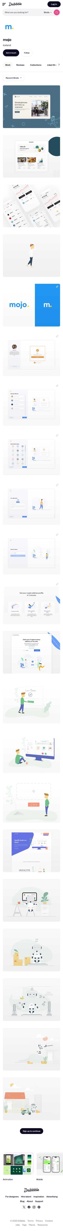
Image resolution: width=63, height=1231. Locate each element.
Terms (31, 1220)
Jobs (18, 1225)
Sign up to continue (31, 1131)
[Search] (57, 12)
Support (39, 1201)
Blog (22, 1201)
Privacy (39, 1220)
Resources (43, 1225)
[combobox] (22, 12)
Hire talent (26, 1196)
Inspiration (39, 1196)
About (30, 1201)
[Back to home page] (15, 4)
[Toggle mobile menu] (4, 4)
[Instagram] (34, 1207)
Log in (54, 4)
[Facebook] (29, 1207)
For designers (12, 1196)
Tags (24, 1225)
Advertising (52, 1196)
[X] (24, 1207)
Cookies (49, 1220)
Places (32, 1225)
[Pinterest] (39, 1207)
